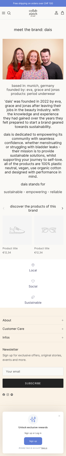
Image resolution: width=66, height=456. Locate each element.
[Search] (10, 13)
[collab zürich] (33, 13)
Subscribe (33, 383)
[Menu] (3, 13)
